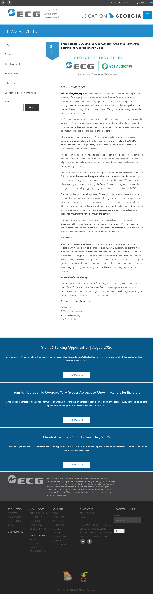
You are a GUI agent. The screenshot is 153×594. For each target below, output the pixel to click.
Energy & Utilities (40, 528)
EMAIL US (84, 517)
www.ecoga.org (59, 495)
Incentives (36, 517)
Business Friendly (40, 513)
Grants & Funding (13, 64)
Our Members (15, 531)
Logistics (35, 521)
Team (55, 513)
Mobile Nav (147, 15)
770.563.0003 (146, 2)
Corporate (58, 540)
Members (57, 532)
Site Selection (16, 509)
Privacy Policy (60, 544)
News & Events (21, 31)
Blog (7, 44)
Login (112, 2)
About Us (57, 509)
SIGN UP (119, 531)
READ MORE (76, 374)
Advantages (37, 509)
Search (5, 101)
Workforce (37, 524)
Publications (10, 83)
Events (8, 54)
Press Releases (12, 73)
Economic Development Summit (20, 92)
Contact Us (127, 2)
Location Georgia (33, 15)
